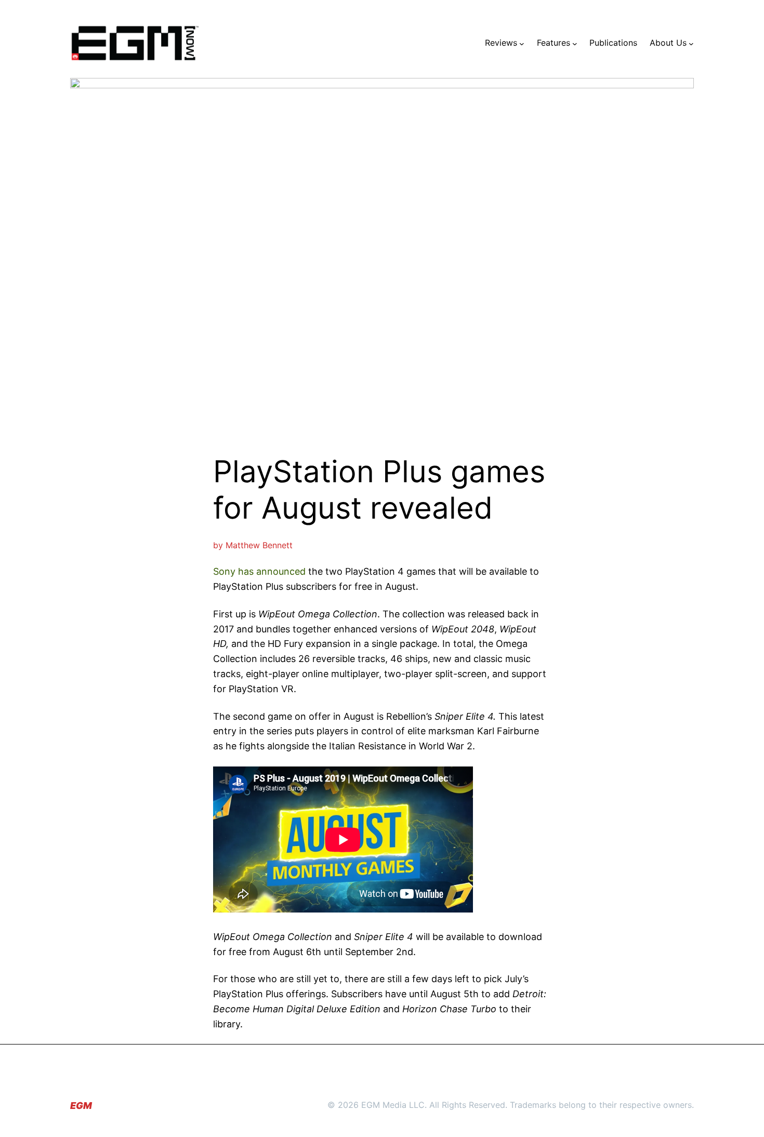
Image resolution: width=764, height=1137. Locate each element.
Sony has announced (259, 571)
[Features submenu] (574, 43)
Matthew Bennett (259, 545)
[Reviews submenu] (521, 43)
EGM (81, 1105)
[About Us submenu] (691, 43)
